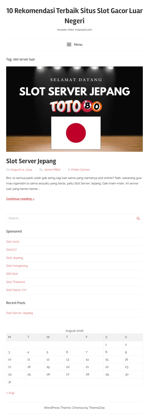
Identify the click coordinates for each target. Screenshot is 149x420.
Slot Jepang (14, 258)
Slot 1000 (12, 241)
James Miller (52, 169)
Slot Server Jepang (31, 161)
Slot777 (11, 249)
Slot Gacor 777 (16, 290)
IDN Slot (12, 274)
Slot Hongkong (17, 266)
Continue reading (19, 199)
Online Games (80, 169)
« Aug (10, 393)
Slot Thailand (15, 282)
